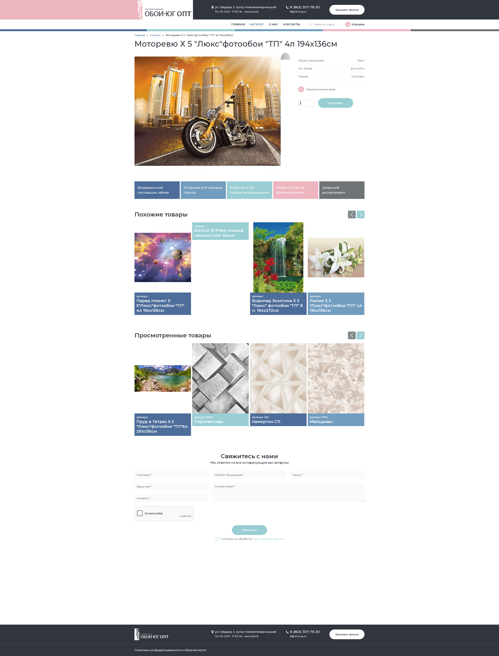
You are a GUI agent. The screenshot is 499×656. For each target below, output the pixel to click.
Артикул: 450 (260, 417)
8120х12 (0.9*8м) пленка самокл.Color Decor (218, 233)
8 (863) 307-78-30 (305, 7)
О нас (273, 24)
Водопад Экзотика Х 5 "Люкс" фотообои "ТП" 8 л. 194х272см (277, 305)
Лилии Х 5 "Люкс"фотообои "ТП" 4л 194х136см (336, 305)
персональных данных (268, 538)
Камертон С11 (266, 421)
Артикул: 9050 (203, 417)
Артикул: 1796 (318, 417)
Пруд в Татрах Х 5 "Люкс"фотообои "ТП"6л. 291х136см (162, 426)
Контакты (291, 24)
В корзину (336, 103)
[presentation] (352, 214)
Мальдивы (321, 421)
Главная (238, 24)
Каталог (257, 24)
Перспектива (208, 421)
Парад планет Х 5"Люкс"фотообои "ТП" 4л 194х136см (160, 305)
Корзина (358, 24)
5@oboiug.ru (298, 11)
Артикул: (142, 296)
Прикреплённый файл (320, 89)
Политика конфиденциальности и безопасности (170, 650)
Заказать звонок (347, 9)
